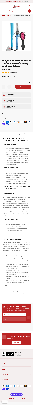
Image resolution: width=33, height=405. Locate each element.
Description (6, 134)
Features (13, 134)
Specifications (23, 134)
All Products (9, 15)
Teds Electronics (14, 398)
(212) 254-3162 (11, 319)
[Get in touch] (27, 6)
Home (3, 15)
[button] (2, 6)
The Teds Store (6, 55)
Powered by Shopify (21, 398)
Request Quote (7, 315)
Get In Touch (16, 342)
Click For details (24, 1)
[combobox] (16, 11)
